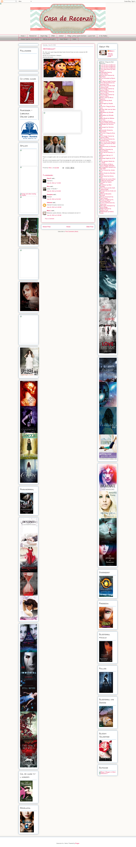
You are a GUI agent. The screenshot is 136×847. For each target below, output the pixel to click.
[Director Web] (103, 773)
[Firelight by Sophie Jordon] (107, 183)
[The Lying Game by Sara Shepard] (107, 71)
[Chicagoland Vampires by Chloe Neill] (107, 168)
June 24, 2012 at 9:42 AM (54, 199)
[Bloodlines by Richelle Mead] (107, 114)
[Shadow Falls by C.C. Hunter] (107, 157)
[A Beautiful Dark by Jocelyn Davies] (107, 74)
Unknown (49, 202)
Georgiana (50, 194)
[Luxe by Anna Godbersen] (107, 65)
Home (68, 227)
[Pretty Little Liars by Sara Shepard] (107, 111)
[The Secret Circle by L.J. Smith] (107, 154)
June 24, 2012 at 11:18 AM (54, 207)
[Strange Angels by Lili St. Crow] (107, 159)
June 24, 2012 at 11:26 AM (54, 215)
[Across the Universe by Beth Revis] (107, 77)
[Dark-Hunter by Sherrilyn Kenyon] (107, 174)
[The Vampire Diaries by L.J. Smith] (107, 162)
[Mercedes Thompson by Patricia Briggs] (107, 207)
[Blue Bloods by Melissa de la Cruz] (107, 119)
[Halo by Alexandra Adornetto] (107, 195)
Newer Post (46, 227)
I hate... (74, 39)
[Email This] (66, 168)
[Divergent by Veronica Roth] (107, 125)
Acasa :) (23, 36)
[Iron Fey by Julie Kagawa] (107, 142)
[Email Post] (63, 167)
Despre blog (43, 36)
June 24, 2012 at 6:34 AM (54, 191)
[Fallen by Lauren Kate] (106, 180)
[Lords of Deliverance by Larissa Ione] (107, 204)
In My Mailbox (103, 36)
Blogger (77, 843)
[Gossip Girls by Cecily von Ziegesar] (107, 192)
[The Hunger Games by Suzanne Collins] (107, 90)
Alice (48, 186)
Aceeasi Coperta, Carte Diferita (30, 39)
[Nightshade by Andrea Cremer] (107, 213)
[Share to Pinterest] (73, 168)
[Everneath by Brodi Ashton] (107, 102)
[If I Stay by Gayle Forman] (107, 81)
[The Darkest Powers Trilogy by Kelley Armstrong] (107, 122)
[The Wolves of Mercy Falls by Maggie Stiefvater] (107, 165)
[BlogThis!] (68, 168)
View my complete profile (110, 55)
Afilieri (53, 36)
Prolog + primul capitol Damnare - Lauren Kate (81, 36)
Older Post (89, 227)
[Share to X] (70, 168)
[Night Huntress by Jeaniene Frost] (107, 210)
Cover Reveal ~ (64, 39)
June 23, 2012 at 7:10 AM (54, 183)
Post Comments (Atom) (71, 231)
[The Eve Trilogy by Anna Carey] (107, 108)
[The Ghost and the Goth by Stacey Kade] (107, 87)
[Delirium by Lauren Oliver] (107, 179)
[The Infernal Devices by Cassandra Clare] (107, 84)
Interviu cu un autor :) (49, 39)
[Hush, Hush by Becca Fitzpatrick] (107, 99)
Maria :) (51, 167)
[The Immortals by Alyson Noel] (107, 79)
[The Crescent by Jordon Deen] (107, 171)
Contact (61, 36)
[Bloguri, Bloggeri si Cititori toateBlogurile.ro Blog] (107, 772)
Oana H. (49, 178)
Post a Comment (49, 218)
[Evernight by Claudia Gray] (107, 105)
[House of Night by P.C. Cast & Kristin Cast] (107, 201)
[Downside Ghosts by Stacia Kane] (107, 131)
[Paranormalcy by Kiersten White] (107, 148)
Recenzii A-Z (32, 36)
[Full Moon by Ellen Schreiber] (107, 186)
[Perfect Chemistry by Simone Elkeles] (107, 151)
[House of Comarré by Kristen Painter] (107, 198)
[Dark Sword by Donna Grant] (107, 177)
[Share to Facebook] (72, 168)
